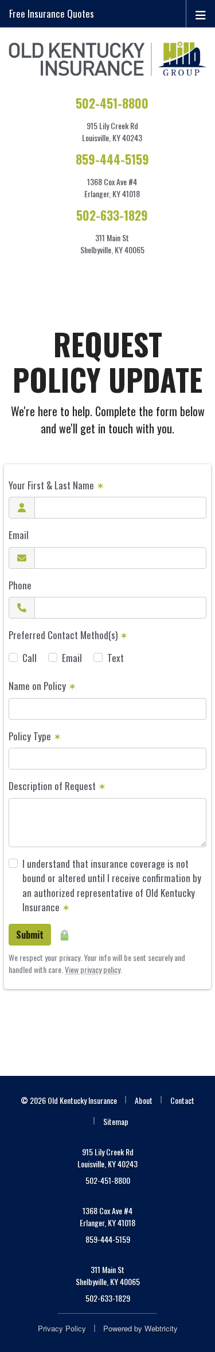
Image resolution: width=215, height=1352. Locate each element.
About (144, 1100)
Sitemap (115, 1121)
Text (115, 658)
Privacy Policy (62, 1328)
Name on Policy (42, 686)
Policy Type (35, 736)
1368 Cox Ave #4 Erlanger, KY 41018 (107, 1217)
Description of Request (57, 786)
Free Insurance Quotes (51, 13)
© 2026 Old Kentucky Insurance (69, 1100)
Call (29, 658)
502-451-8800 (112, 103)
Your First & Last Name (56, 485)
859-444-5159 (112, 159)
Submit (30, 935)
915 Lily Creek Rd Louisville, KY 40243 (107, 1158)
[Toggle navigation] (200, 13)
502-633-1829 (112, 215)
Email (19, 535)
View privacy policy (92, 969)
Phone (20, 585)
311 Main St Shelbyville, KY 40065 (108, 1275)
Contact (182, 1100)
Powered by (140, 1328)
